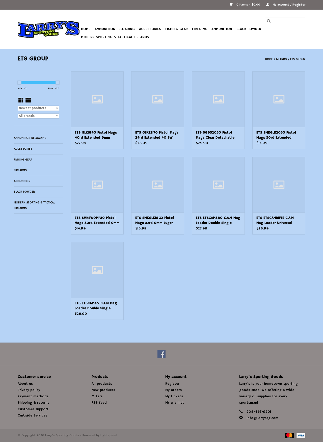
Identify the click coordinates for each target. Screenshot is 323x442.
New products (103, 390)
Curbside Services (32, 415)
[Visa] (300, 435)
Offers (97, 396)
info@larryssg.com (262, 418)
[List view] (28, 100)
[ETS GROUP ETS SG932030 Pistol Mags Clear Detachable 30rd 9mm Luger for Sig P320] (218, 99)
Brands (281, 59)
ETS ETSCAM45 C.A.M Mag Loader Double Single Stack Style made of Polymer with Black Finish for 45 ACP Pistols (96, 306)
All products (102, 383)
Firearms (199, 29)
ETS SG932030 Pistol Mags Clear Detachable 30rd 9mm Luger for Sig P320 (216, 135)
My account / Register (288, 5)
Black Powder (248, 29)
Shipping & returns (33, 402)
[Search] (269, 21)
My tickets (174, 396)
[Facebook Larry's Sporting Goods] (161, 354)
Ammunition (221, 29)
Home (85, 29)
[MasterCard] (289, 435)
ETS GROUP (297, 59)
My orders (173, 390)
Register (172, 383)
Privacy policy (29, 390)
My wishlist (174, 402)
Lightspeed (108, 435)
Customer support (33, 409)
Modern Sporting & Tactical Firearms (115, 37)
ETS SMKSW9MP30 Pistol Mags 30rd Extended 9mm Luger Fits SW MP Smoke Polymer (97, 220)
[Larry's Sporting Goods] (48, 29)
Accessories (150, 29)
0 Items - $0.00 (248, 5)
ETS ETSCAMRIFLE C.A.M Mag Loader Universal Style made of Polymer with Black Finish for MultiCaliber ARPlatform (276, 220)
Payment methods (33, 396)
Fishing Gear (176, 29)
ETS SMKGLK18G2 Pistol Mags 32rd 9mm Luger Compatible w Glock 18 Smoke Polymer (154, 220)
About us (25, 383)
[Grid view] (21, 100)
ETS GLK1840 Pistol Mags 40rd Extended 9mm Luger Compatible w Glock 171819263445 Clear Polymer (97, 135)
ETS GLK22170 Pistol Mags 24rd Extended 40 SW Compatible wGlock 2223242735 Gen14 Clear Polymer (156, 135)
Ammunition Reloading (115, 29)
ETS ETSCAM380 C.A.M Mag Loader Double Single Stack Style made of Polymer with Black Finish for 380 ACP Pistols (218, 220)
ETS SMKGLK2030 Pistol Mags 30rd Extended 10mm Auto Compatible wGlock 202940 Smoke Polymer (276, 135)
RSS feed (99, 402)
